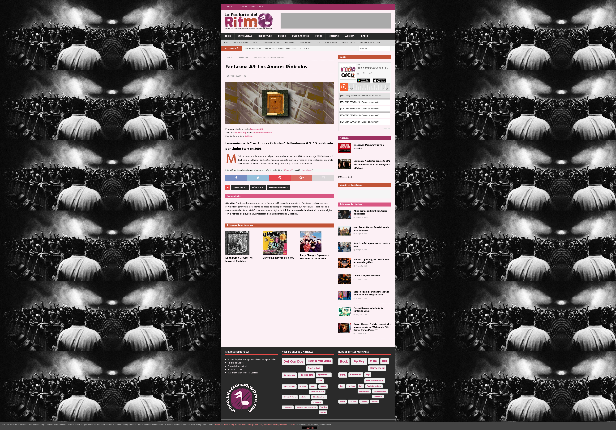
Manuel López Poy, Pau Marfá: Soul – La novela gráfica (371, 261)
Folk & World (331, 42)
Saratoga (323, 412)
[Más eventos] (345, 177)
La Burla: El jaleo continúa (367, 276)
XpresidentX (324, 374)
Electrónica (306, 42)
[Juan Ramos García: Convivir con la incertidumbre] (344, 231)
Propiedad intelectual (237, 366)
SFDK (320, 380)
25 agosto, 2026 (362, 233)
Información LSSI (235, 369)
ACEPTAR (310, 428)
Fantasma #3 (256, 129)
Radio (364, 36)
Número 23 (288, 170)
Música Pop (240, 133)
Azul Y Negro (317, 402)
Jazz (341, 386)
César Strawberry (319, 397)
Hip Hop (358, 361)
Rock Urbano (378, 396)
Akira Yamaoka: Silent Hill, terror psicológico (370, 212)
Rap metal (353, 401)
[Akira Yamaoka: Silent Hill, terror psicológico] (344, 214)
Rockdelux (289, 375)
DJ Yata (302, 386)
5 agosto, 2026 (361, 314)
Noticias (334, 36)
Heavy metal (377, 368)
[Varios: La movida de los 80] (280, 243)
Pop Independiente (262, 133)
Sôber (313, 386)
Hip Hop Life (306, 375)
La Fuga (323, 386)
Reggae (342, 401)
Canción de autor (380, 391)
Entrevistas (245, 36)
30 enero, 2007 (236, 76)
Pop (318, 42)
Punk (343, 375)
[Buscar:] (375, 48)
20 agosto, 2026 (362, 249)
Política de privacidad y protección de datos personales (252, 359)
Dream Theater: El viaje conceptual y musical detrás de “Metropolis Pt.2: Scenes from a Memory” (372, 327)
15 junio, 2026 (361, 333)
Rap (384, 361)
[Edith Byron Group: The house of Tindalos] (242, 243)
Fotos (318, 36)
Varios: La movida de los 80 (278, 258)
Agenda (350, 36)
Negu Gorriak (289, 386)
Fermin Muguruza (319, 361)
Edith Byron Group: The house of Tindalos (239, 259)
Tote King (324, 407)
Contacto (229, 6)
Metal (255, 42)
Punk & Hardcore (271, 42)
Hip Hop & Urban (241, 42)
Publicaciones (300, 36)
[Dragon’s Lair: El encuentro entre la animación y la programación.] (344, 295)
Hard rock (374, 401)
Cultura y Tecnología (370, 42)
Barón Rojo (314, 368)
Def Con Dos (293, 361)
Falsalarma (304, 397)
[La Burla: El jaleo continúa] (344, 279)
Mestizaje (364, 401)
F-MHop (249, 136)
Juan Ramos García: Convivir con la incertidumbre (371, 228)
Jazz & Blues (289, 42)
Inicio (228, 36)
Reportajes (265, 36)
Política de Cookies (236, 363)
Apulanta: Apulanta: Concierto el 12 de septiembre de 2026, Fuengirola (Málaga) (372, 164)
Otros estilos (348, 42)
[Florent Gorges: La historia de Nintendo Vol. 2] (344, 311)
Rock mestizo (364, 391)
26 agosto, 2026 (362, 217)
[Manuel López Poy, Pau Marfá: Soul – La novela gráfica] (344, 263)
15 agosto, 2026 (361, 279)
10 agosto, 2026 (361, 298)
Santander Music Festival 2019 (306, 407)
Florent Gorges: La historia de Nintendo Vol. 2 (368, 309)
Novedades (307, 170)
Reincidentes (288, 407)
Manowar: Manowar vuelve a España (369, 146)
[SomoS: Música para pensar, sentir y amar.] (344, 247)
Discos (282, 36)
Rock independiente (374, 380)
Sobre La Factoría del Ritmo (252, 6)
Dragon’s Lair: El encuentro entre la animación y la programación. (371, 293)
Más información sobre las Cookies (243, 373)
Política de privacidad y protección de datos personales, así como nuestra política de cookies (254, 425)
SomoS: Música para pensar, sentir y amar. (372, 245)
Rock (226, 42)
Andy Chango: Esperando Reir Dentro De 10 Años (314, 257)
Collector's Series (290, 397)
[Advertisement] (339, 20)
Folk (360, 386)
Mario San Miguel (317, 391)
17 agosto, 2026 (361, 266)
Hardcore (351, 386)
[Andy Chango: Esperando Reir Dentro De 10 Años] (317, 241)
